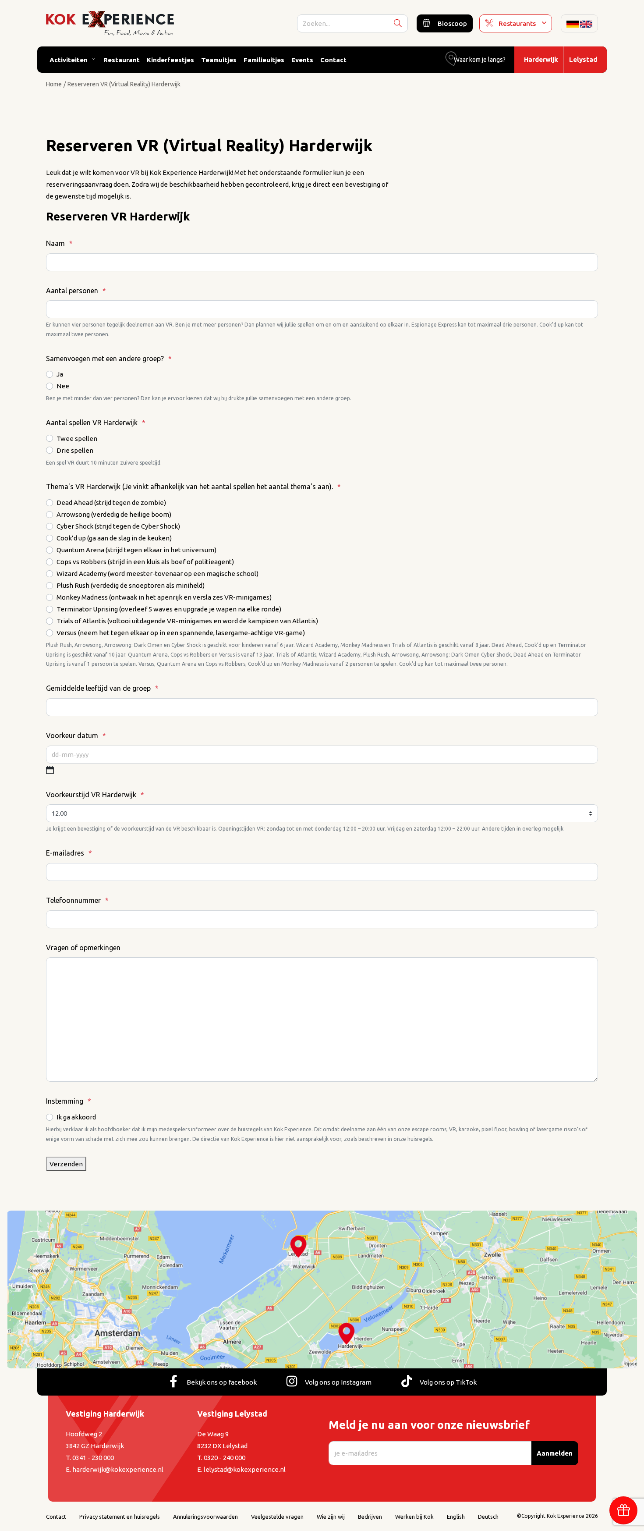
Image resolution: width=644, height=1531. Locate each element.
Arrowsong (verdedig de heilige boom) (114, 514)
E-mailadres (69, 853)
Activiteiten (69, 60)
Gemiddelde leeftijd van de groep (102, 688)
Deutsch (488, 1516)
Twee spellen (77, 438)
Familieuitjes (264, 60)
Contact (333, 60)
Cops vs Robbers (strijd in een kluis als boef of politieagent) (145, 561)
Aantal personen (76, 291)
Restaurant (121, 60)
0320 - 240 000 (224, 1457)
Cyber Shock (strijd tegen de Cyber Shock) (118, 526)
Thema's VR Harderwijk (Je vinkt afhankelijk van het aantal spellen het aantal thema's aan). (193, 486)
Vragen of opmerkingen (83, 948)
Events (302, 60)
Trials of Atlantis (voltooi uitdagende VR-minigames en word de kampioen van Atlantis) (187, 621)
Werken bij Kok (414, 1516)
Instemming (68, 1101)
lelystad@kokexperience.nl (245, 1469)
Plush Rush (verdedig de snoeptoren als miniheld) (131, 585)
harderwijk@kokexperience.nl (117, 1469)
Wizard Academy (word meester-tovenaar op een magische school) (157, 573)
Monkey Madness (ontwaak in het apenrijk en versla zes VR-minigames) (164, 597)
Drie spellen (75, 450)
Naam (59, 243)
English (456, 1516)
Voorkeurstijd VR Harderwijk (95, 795)
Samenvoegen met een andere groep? (109, 358)
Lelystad (583, 59)
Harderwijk (541, 59)
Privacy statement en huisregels (119, 1516)
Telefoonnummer (77, 900)
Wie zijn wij (331, 1516)
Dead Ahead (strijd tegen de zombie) (111, 502)
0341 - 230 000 (93, 1457)
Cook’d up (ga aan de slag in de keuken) (114, 538)
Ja (60, 374)
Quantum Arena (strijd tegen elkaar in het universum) (136, 550)
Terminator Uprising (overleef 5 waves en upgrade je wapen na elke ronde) (169, 609)
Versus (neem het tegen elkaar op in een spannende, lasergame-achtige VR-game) (181, 632)
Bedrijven (370, 1516)
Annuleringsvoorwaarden (205, 1516)
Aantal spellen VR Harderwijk (95, 422)
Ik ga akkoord (76, 1117)
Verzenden (66, 1164)
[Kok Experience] (110, 22)
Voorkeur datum (76, 735)
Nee (63, 386)
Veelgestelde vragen (277, 1516)
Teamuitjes (219, 60)
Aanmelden (555, 1453)
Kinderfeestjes (170, 60)
